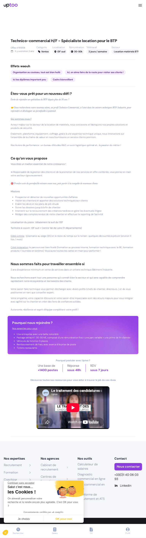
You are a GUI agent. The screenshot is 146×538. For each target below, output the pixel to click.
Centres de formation (48, 479)
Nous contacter (128, 467)
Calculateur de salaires (88, 466)
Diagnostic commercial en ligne (91, 476)
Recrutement (13, 465)
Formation (11, 472)
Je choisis (24, 518)
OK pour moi (64, 518)
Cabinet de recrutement (49, 467)
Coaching (10, 480)
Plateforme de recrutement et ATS (91, 497)
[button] (8, 531)
